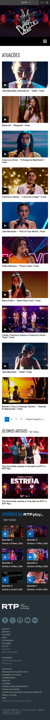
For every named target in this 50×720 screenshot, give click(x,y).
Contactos (7, 663)
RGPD (4, 698)
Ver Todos (34, 432)
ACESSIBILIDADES (8, 678)
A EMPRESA (6, 684)
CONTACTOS (7, 669)
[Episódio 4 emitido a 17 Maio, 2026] (12, 554)
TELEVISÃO (6, 635)
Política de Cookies (29, 710)
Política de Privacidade (11, 710)
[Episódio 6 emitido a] (12, 531)
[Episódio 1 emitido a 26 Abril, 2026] (37, 577)
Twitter (12, 620)
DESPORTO (6, 632)
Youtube (27, 620)
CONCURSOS (7, 658)
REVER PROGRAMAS (9, 652)
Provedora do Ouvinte (11, 675)
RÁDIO (4, 638)
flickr (35, 620)
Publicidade (16, 712)
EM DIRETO (6, 649)
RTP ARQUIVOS (7, 640)
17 (21, 419)
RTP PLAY (5, 646)
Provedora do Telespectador (14, 672)
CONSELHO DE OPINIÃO (11, 689)
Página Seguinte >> (35, 419)
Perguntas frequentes (12, 661)
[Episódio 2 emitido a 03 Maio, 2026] (12, 577)
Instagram (20, 620)
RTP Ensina (6, 643)
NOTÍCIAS (5, 629)
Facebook (5, 620)
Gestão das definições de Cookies (16, 701)
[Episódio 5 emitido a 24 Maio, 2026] (37, 531)
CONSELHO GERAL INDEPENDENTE (15, 686)
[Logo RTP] (15, 606)
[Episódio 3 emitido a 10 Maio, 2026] (37, 554)
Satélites (6, 681)
